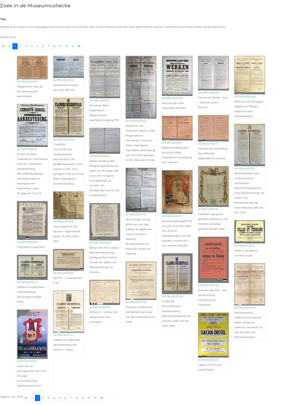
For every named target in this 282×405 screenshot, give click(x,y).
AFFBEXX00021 (244, 245)
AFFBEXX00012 (172, 142)
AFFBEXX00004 (136, 121)
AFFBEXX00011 (208, 143)
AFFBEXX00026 (172, 296)
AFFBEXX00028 (136, 302)
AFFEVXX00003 (208, 360)
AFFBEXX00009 (63, 139)
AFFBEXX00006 (208, 92)
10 (66, 46)
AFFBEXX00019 (27, 242)
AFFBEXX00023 (63, 273)
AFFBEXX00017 (172, 216)
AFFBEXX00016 (136, 214)
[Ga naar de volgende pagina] (73, 46)
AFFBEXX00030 (99, 307)
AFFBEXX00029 (244, 307)
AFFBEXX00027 (27, 282)
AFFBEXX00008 (245, 96)
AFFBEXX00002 (63, 80)
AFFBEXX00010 (27, 149)
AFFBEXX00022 (208, 285)
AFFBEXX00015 (208, 209)
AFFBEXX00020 (99, 242)
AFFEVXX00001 (27, 361)
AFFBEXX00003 (99, 100)
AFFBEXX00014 (99, 156)
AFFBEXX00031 (63, 335)
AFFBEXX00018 (63, 221)
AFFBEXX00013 (244, 168)
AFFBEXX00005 (172, 98)
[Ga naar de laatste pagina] (79, 46)
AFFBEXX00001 (27, 81)
